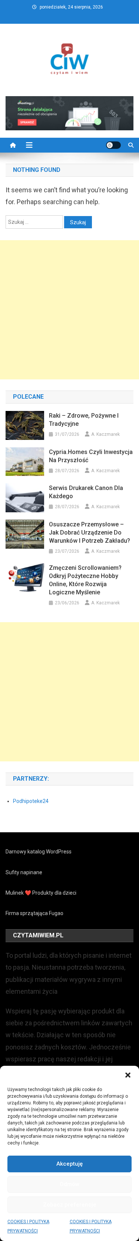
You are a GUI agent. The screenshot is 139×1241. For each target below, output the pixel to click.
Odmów (69, 1184)
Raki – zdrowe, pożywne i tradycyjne (84, 419)
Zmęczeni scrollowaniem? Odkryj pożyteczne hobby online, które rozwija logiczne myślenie (85, 580)
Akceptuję (69, 1163)
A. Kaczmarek (105, 434)
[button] (128, 1075)
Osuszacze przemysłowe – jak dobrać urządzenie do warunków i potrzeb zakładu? (89, 532)
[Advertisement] (69, 309)
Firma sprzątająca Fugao (34, 913)
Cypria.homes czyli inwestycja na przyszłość (91, 456)
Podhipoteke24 (31, 801)
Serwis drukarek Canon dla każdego (86, 492)
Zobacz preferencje (69, 1204)
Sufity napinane (24, 872)
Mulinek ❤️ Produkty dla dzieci (41, 893)
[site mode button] (113, 145)
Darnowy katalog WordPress (39, 852)
